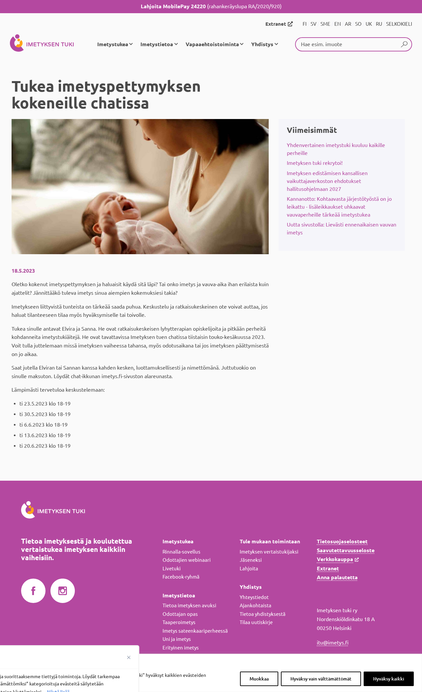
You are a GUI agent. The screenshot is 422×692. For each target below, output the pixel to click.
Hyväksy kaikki (388, 678)
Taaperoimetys (179, 622)
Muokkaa (259, 678)
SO (358, 24)
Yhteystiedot (254, 597)
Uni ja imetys (177, 639)
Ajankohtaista (255, 605)
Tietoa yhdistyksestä (263, 614)
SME (325, 24)
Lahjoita (249, 568)
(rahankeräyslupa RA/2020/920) (211, 6)
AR (348, 24)
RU (379, 24)
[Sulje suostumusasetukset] (129, 657)
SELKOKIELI (399, 24)
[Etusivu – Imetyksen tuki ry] (42, 44)
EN (337, 24)
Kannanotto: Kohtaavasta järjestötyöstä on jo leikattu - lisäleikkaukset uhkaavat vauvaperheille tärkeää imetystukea (339, 207)
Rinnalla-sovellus (181, 552)
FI (305, 24)
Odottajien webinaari (187, 560)
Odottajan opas (180, 614)
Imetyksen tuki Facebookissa (33, 591)
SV (313, 24)
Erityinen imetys (181, 647)
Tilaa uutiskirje (256, 622)
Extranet (275, 24)
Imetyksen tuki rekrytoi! (315, 163)
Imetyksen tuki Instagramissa (62, 591)
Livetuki (172, 568)
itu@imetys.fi (332, 643)
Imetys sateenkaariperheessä (195, 631)
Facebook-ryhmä (181, 577)
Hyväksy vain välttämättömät (320, 678)
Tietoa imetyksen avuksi (189, 605)
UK (369, 24)
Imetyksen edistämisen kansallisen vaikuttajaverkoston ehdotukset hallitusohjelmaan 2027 (327, 181)
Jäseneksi (251, 560)
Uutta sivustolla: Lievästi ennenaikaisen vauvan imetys (341, 228)
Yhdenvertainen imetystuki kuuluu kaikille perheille (336, 149)
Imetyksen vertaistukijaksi (269, 552)
